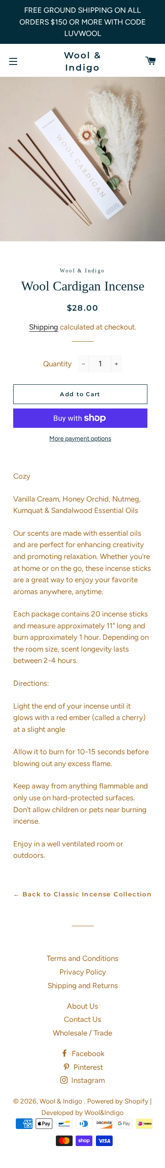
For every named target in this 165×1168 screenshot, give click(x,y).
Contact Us (82, 1019)
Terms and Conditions (82, 958)
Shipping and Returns (83, 985)
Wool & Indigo (83, 61)
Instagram (87, 1080)
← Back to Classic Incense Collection (82, 894)
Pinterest (87, 1067)
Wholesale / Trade (82, 1032)
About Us (82, 1006)
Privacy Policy (82, 971)
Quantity (57, 363)
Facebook (87, 1053)
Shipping (43, 326)
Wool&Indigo (104, 1112)
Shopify (136, 1101)
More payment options (80, 438)
